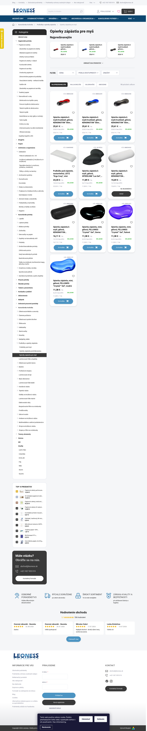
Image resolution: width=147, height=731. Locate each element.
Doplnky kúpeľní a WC (26, 136)
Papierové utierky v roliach (28, 61)
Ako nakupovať (79, 2)
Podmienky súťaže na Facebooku (23, 706)
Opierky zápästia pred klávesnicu (30, 351)
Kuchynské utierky (25, 64)
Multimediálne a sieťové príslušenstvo (31, 422)
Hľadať (81, 11)
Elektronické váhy (24, 402)
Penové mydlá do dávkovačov (29, 104)
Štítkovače (22, 323)
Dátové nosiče (23, 414)
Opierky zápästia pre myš (28, 355)
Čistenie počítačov (25, 315)
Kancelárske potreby (25, 215)
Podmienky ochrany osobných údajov (58, 2)
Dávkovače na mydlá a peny (28, 100)
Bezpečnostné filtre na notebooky (30, 406)
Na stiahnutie (16, 684)
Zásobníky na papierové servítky (30, 88)
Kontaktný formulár (29, 578)
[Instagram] (111, 680)
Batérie (21, 367)
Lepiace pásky (23, 222)
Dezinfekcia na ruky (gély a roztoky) (31, 116)
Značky (20, 446)
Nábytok (21, 299)
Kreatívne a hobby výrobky (27, 268)
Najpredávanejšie (59, 84)
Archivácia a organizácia (26, 148)
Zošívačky (22, 230)
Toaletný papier (24, 92)
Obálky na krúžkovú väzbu (27, 394)
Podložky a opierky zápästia (28, 343)
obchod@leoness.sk (29, 566)
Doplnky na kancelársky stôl (28, 238)
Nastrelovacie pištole (26, 258)
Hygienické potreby (25, 41)
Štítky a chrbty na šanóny (27, 171)
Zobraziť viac (74, 639)
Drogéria (21, 140)
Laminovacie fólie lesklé (26, 383)
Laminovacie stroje (25, 375)
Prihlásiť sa (59, 695)
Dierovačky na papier (26, 234)
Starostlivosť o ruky (25, 96)
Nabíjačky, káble (24, 339)
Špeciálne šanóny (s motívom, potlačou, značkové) (29, 166)
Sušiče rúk (22, 84)
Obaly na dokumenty (26, 187)
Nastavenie (46, 727)
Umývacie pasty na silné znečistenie (31, 128)
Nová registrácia (58, 702)
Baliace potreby (24, 226)
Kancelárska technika (25, 307)
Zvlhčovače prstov (25, 250)
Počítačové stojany (25, 371)
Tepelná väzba (23, 390)
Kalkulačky (22, 327)
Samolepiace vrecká (25, 195)
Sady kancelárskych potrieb (28, 254)
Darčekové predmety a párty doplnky (31, 276)
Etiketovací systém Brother (28, 319)
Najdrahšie (89, 84)
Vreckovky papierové (26, 72)
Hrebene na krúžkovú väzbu (28, 418)
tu (65, 722)
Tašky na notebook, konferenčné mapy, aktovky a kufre (32, 263)
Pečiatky (22, 242)
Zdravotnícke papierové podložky (30, 76)
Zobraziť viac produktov (92, 63)
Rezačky (21, 335)
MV (19, 442)
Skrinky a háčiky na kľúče (27, 207)
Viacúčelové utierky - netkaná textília (31, 80)
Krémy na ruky (24, 124)
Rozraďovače (23, 179)
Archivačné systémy (25, 175)
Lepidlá (21, 219)
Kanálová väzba (24, 386)
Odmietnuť (86, 719)
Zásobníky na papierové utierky (29, 49)
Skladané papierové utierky (28, 53)
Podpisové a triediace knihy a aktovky (31, 191)
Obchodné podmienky (35, 2)
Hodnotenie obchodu (73, 612)
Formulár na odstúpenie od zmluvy (23, 691)
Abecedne (102, 84)
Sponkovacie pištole (25, 272)
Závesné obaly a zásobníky (28, 199)
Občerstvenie (22, 296)
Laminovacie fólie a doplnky (28, 359)
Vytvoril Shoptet (125, 728)
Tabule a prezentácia (25, 288)
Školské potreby (23, 284)
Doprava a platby (18, 687)
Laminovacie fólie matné (27, 398)
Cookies (15, 698)
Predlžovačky (23, 410)
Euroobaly (22, 183)
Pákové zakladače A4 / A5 (28, 156)
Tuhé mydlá (23, 120)
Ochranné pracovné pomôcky (28, 303)
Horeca (20, 438)
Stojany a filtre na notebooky (28, 430)
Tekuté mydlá (23, 112)
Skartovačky (23, 331)
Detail (121, 194)
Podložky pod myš (25, 347)
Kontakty (22, 2)
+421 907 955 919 (28, 571)
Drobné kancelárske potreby (28, 246)
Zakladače (22, 152)
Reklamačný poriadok (19, 677)
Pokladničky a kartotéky (27, 203)
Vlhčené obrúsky (24, 132)
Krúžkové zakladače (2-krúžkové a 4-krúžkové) (31, 160)
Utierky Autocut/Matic (26, 57)
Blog (13, 2)
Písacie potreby (23, 280)
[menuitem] (18, 18)
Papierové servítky (25, 68)
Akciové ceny (22, 37)
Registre (21, 211)
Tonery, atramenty (24, 434)
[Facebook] (106, 680)
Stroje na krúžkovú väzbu (27, 426)
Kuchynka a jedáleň (25, 292)
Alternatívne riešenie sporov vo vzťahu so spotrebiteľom (25, 702)
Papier (20, 144)
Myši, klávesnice (24, 379)
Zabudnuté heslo (55, 708)
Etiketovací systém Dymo (27, 363)
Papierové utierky (24, 45)
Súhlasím (100, 719)
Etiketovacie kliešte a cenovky (28, 311)
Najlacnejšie (75, 84)
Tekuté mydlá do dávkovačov (29, 108)
